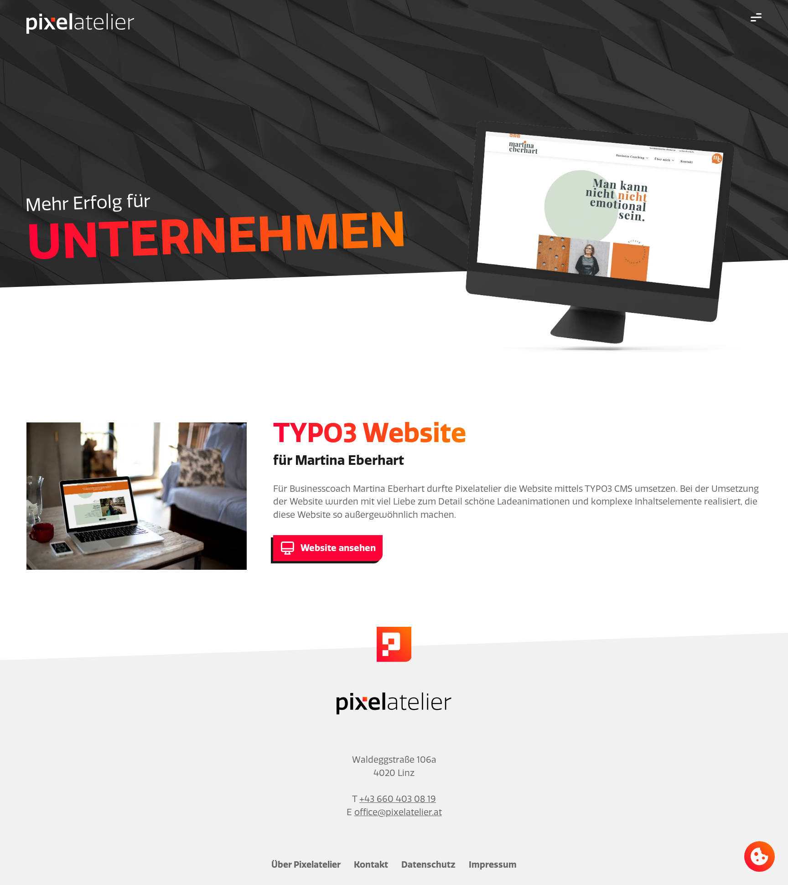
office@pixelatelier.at (398, 812)
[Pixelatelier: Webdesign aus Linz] (80, 24)
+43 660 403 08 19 (397, 799)
